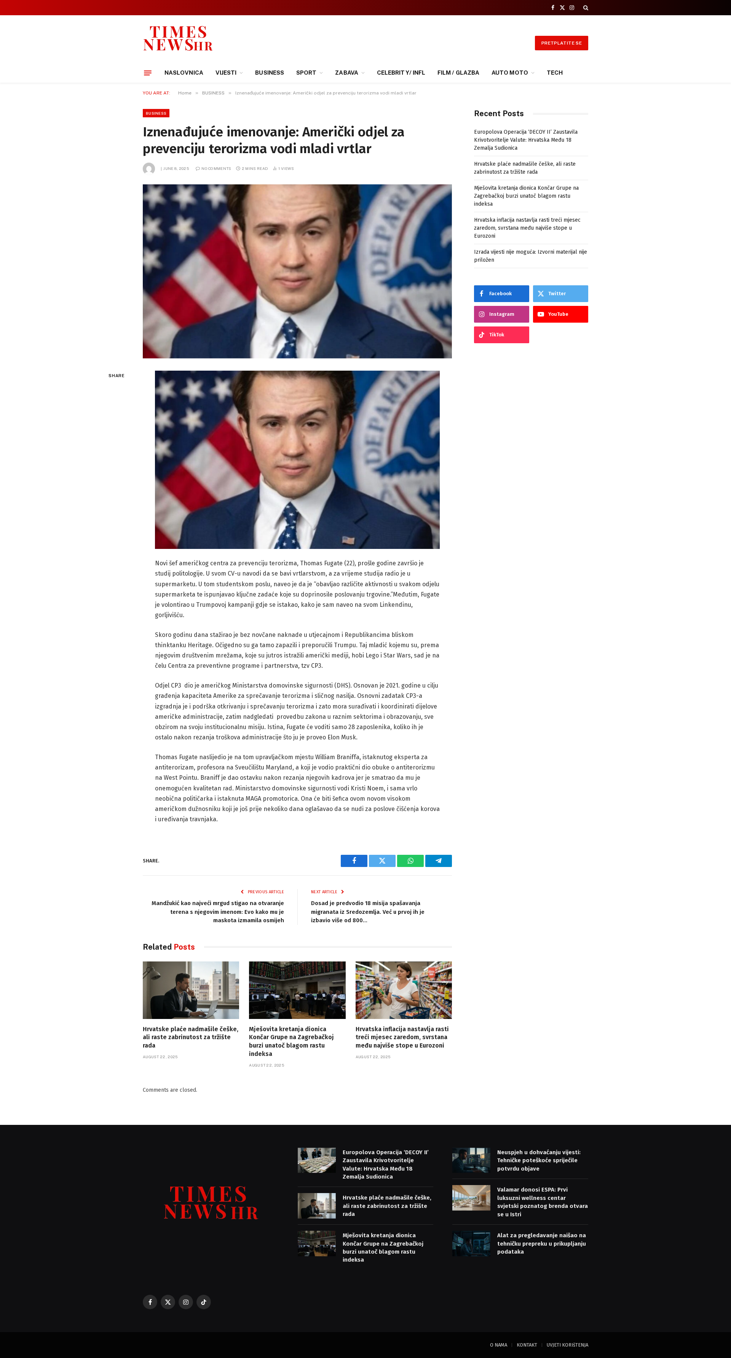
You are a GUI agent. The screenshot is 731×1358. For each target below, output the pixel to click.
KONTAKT (527, 1345)
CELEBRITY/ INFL (401, 72)
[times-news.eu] (178, 43)
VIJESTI (226, 72)
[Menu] (148, 72)
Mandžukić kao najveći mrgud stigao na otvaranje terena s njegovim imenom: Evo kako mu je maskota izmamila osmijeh (218, 912)
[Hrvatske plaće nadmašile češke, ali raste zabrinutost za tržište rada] (191, 990)
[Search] (585, 7)
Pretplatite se (561, 43)
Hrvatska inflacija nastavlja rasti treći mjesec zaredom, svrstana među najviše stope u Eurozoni (402, 1037)
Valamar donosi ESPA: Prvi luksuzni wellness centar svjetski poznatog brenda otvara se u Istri (542, 1201)
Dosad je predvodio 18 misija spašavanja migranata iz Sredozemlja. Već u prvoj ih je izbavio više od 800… (368, 912)
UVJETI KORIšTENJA (567, 1345)
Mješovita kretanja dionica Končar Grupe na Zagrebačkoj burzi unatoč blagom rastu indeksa (291, 1041)
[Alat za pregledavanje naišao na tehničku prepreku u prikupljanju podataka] (471, 1243)
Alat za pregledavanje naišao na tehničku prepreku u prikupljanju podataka (541, 1243)
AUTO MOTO (510, 72)
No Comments (216, 168)
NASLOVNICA (183, 72)
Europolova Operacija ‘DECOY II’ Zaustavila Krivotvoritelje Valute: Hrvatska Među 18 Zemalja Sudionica (526, 140)
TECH (555, 72)
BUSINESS (269, 72)
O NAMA (498, 1345)
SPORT (306, 72)
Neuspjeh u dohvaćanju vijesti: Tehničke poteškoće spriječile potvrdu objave (539, 1160)
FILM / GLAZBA (458, 72)
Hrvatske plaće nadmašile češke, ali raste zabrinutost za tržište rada (190, 1037)
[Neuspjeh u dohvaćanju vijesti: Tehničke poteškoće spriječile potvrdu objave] (471, 1160)
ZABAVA (346, 72)
